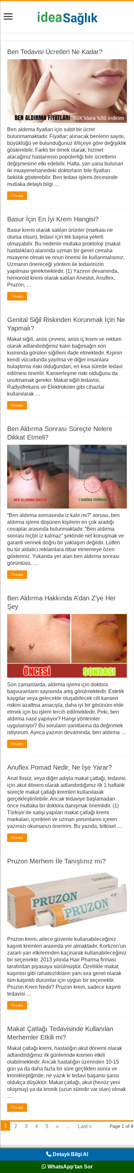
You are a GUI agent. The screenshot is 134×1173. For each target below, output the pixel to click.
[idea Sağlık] (67, 15)
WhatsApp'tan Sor (69, 1166)
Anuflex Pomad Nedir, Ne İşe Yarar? (59, 767)
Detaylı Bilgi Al (69, 1154)
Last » (85, 1126)
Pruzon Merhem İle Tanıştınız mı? (56, 861)
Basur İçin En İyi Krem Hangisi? (53, 219)
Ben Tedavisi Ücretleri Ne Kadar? (54, 51)
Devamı (17, 195)
